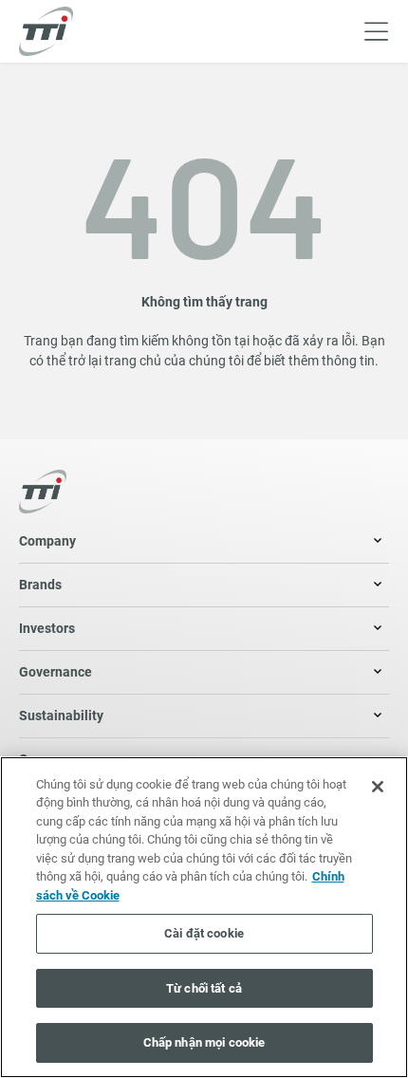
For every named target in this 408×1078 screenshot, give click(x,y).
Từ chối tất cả (204, 988)
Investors (47, 628)
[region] (204, 917)
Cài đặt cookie (204, 933)
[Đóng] (378, 787)
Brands (40, 584)
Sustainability (61, 715)
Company (47, 540)
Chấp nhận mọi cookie (204, 1042)
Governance (55, 671)
